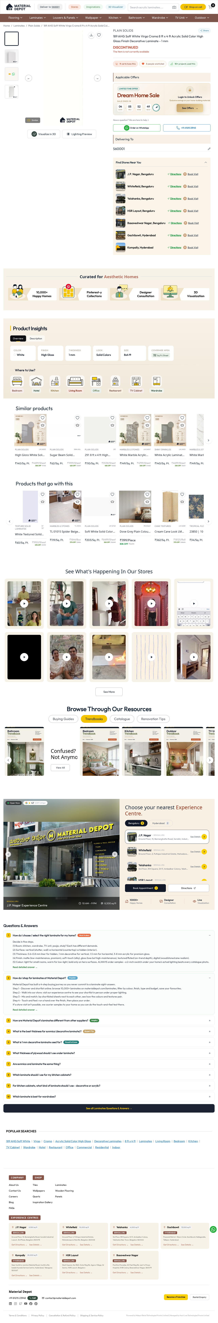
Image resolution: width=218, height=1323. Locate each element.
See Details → (35, 1244)
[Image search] (174, 7)
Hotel (42, 1147)
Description (36, 338)
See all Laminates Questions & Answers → (109, 1108)
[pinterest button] (35, 1303)
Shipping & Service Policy (91, 1315)
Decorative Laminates (107, 1141)
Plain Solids (34, 25)
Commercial (84, 1147)
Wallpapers (39, 1190)
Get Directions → (19, 1244)
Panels (58, 1196)
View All (60, 767)
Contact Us (15, 1190)
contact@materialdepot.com (60, 1298)
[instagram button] (15, 1303)
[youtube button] (25, 1303)
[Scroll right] (209, 760)
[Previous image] (8, 854)
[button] (19, 7)
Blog (11, 1202)
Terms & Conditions (18, 1315)
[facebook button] (30, 1303)
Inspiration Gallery (42, 1202)
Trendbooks (94, 719)
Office (69, 1147)
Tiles (35, 1184)
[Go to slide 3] (11, 74)
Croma (48, 1141)
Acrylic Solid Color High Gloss (73, 1141)
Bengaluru (135, 823)
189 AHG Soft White (18, 1141)
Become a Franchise (176, 1297)
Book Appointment (143, 888)
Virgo (37, 1141)
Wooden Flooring (64, 1190)
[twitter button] (20, 1303)
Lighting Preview (82, 134)
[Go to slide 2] (11, 56)
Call (34, 1298)
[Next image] (115, 854)
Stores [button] (74, 6)
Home (6, 25)
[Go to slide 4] (11, 92)
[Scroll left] (8, 760)
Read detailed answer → (25, 967)
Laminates (19, 25)
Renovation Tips (153, 719)
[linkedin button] (10, 1303)
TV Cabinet (13, 1147)
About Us (14, 1184)
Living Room (162, 1141)
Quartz (36, 1196)
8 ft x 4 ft (130, 1141)
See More (109, 691)
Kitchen (193, 1141)
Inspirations (93, 6)
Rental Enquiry (199, 1297)
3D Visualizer (115, 6)
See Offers (190, 108)
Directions (175, 174)
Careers (13, 1196)
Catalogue (122, 719)
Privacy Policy (37, 1315)
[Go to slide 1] (11, 39)
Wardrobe (29, 1147)
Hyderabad (160, 823)
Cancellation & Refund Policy (62, 1315)
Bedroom (179, 1141)
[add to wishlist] (99, 35)
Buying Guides (63, 719)
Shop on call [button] (195, 6)
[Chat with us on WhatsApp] (213, 1229)
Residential (102, 1147)
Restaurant (55, 1147)
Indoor (116, 1147)
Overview (18, 338)
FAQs (11, 1208)
